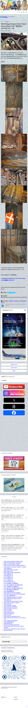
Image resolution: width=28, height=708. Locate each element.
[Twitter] (21, 12)
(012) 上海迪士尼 (8, 580)
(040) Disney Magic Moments (11, 624)
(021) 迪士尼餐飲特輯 (9, 595)
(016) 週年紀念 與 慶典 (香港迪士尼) (13, 588)
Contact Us (16, 699)
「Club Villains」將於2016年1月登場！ (12, 345)
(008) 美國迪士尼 (6, 21)
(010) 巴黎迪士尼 (8, 577)
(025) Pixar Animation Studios (11, 602)
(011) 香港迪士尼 (8, 578)
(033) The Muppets (9, 613)
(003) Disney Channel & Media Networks (14, 565)
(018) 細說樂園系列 (9, 591)
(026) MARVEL (8, 604)
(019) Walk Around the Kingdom (12, 592)
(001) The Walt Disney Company (12, 562)
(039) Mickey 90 (8, 623)
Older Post (14, 367)
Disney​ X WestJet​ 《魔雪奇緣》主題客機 (13, 357)
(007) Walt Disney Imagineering (12, 572)
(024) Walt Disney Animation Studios (13, 601)
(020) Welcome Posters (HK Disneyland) (14, 594)
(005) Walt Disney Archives (11, 569)
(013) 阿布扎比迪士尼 (9, 582)
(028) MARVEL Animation (10, 606)
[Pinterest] (23, 12)
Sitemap (15, 697)
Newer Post (14, 364)
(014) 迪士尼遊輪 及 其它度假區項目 (13, 585)
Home (2, 21)
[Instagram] (19, 12)
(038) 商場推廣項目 (9, 622)
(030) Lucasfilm (8, 609)
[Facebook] (17, 12)
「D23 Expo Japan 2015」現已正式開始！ (13, 333)
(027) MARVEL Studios (10, 605)
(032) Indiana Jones (9, 612)
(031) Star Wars (8, 611)
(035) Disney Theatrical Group (12, 616)
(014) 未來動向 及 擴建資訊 (11, 583)
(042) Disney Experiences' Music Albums (14, 629)
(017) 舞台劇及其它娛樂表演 (11, 589)
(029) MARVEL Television (10, 608)
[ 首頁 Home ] (3, 697)
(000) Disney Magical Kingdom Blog (13, 561)
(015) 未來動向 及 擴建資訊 (11, 586)
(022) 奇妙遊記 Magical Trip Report (13, 597)
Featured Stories (8, 630)
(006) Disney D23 (8, 571)
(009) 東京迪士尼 (8, 575)
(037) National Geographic (11, 620)
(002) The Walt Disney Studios (12, 564)
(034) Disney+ (7, 615)
